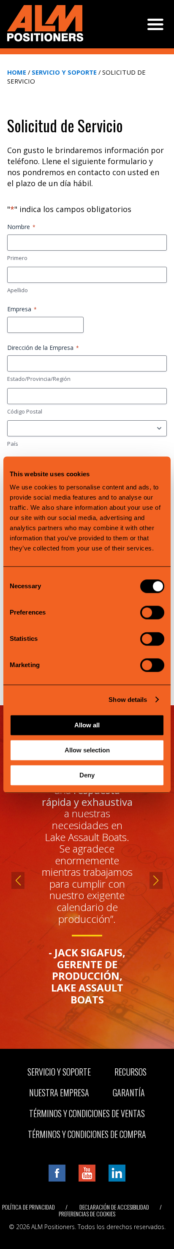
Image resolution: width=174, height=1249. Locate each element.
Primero (17, 258)
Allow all (87, 725)
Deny (87, 775)
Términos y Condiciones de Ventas (87, 1113)
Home (16, 72)
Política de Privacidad (28, 1206)
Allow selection (87, 750)
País (12, 443)
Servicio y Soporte (64, 72)
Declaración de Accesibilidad (114, 1206)
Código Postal (24, 411)
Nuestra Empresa (59, 1092)
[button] (17, 880)
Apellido (17, 290)
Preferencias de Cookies (87, 1213)
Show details (128, 699)
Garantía (129, 1092)
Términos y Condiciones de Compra (87, 1134)
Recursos (130, 1071)
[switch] (152, 612)
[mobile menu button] (155, 24)
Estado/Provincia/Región (39, 379)
